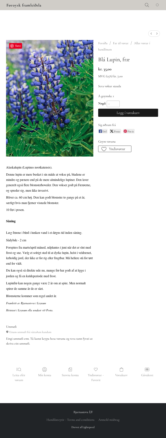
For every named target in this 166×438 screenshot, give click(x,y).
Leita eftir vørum (19, 377)
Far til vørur (121, 43)
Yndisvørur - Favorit (96, 377)
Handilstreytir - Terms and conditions (70, 420)
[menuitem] (151, 33)
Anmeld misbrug (108, 420)
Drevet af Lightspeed (83, 427)
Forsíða (102, 43)
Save (18, 45)
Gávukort (147, 375)
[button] (23, 5)
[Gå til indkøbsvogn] (158, 5)
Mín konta (44, 375)
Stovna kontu (70, 375)
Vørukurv (121, 375)
